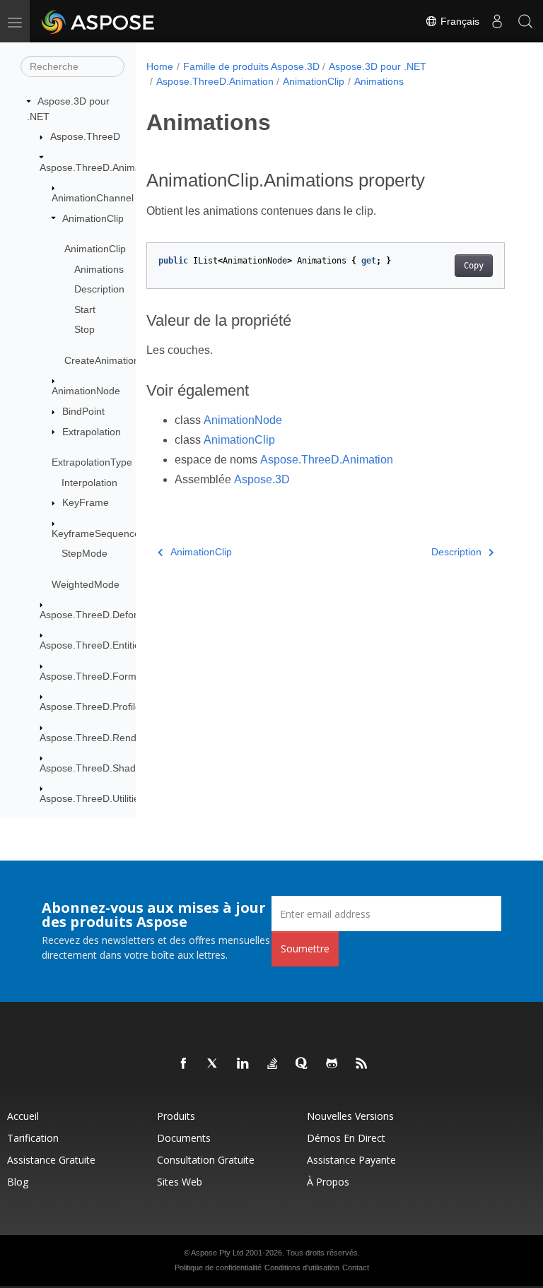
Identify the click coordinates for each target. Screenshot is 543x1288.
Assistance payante (351, 1159)
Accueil (23, 1116)
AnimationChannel (93, 197)
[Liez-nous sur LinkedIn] (243, 1064)
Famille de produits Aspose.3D (251, 66)
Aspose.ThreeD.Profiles (93, 706)
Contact (355, 1267)
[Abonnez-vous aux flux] (362, 1064)
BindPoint (83, 411)
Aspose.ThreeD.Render (93, 737)
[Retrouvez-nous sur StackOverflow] (273, 1064)
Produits (176, 1116)
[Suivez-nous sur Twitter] (213, 1064)
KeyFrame (85, 502)
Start (84, 309)
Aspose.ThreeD (85, 136)
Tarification (33, 1138)
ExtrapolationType (92, 462)
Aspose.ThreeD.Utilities (92, 798)
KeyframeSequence (96, 533)
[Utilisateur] (497, 21)
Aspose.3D (262, 479)
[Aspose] (98, 21)
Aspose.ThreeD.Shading (94, 768)
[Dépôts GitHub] (332, 1064)
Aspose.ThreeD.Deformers (100, 614)
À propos (328, 1181)
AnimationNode (86, 390)
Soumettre (305, 948)
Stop (84, 329)
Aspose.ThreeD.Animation (98, 167)
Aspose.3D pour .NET (377, 66)
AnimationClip (93, 218)
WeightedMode (85, 584)
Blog (17, 1181)
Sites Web (179, 1181)
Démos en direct (346, 1138)
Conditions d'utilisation (301, 1267)
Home (159, 66)
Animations (99, 269)
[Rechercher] (525, 21)
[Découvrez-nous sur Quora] (302, 1064)
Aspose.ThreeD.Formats (95, 676)
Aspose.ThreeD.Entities (92, 645)
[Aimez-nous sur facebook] (184, 1064)
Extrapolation (91, 431)
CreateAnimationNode (113, 360)
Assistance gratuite (51, 1159)
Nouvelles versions (350, 1116)
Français (458, 21)
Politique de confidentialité (218, 1267)
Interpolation (89, 482)
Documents (184, 1138)
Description (99, 289)
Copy (474, 266)
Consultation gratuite (206, 1159)
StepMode (84, 553)
